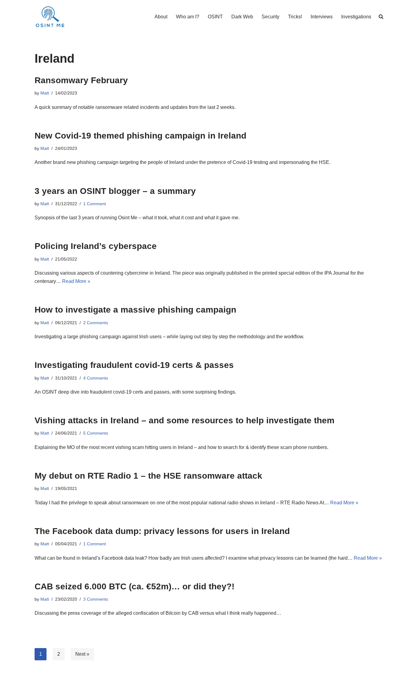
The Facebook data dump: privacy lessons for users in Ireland (162, 531)
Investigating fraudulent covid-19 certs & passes (134, 365)
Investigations (356, 16)
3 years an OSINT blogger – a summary (115, 191)
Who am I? (187, 16)
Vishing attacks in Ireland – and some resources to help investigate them (184, 420)
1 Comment (94, 203)
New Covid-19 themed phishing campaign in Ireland (140, 135)
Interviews (322, 16)
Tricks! (295, 16)
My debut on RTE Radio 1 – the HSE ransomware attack (148, 475)
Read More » (76, 281)
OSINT (215, 16)
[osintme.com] (50, 17)
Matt (44, 93)
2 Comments (95, 322)
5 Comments (95, 433)
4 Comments (95, 378)
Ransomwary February (81, 80)
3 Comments (95, 599)
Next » (82, 654)
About (161, 16)
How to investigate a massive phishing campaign (135, 309)
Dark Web (242, 16)
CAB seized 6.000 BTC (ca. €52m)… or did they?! (134, 586)
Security (270, 16)
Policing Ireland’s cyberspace (96, 246)
